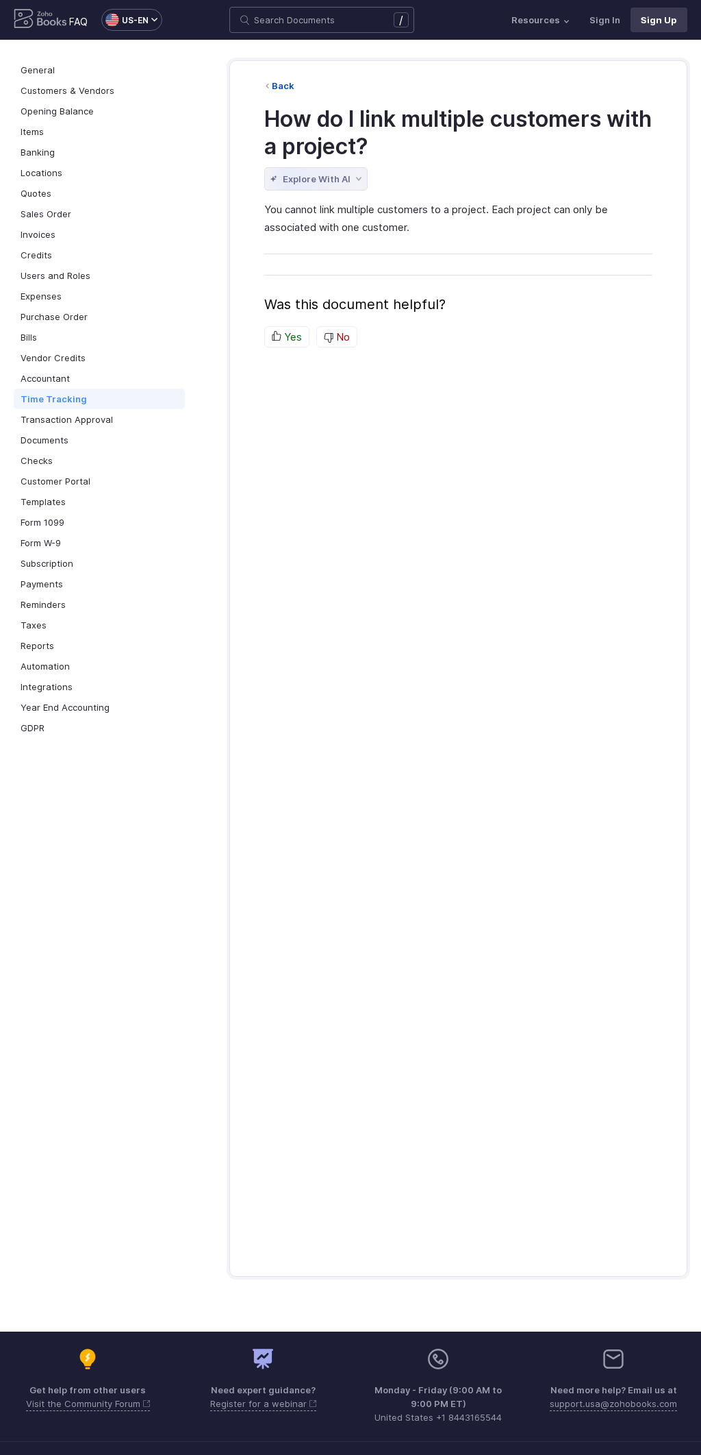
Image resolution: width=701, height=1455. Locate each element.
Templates (43, 501)
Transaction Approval (67, 419)
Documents (44, 440)
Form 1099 (42, 522)
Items (32, 131)
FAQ (78, 21)
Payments (42, 583)
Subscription (47, 563)
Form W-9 (41, 542)
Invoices (38, 234)
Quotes (36, 193)
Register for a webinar (259, 1403)
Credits (36, 254)
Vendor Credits (53, 357)
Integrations (47, 686)
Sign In (604, 19)
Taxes (34, 625)
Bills (29, 337)
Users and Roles (55, 275)
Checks (37, 460)
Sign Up (659, 19)
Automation (45, 666)
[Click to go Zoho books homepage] (40, 20)
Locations (41, 172)
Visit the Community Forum (84, 1403)
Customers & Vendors (67, 90)
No (341, 336)
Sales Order (46, 213)
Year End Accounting (65, 707)
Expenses (41, 296)
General (38, 69)
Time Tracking (54, 398)
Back (283, 85)
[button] (125, 20)
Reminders (43, 604)
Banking (38, 152)
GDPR (32, 727)
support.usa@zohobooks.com (613, 1403)
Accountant (45, 378)
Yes (291, 336)
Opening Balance (57, 111)
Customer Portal (55, 481)
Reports (37, 645)
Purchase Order (54, 316)
